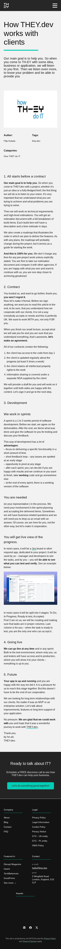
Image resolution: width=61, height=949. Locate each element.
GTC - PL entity (39, 841)
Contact (7, 827)
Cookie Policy (38, 827)
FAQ (6, 831)
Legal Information (40, 822)
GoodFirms (9, 878)
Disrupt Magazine (12, 864)
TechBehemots (11, 873)
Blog (6, 822)
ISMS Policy (38, 845)
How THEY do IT (12, 156)
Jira (34, 548)
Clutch (7, 869)
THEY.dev (32, 727)
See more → (10, 883)
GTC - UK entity (40, 836)
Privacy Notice (39, 831)
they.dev (36, 141)
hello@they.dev (39, 868)
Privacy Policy (39, 817)
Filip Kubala (9, 141)
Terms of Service (30, 941)
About (7, 817)
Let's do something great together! (30, 785)
